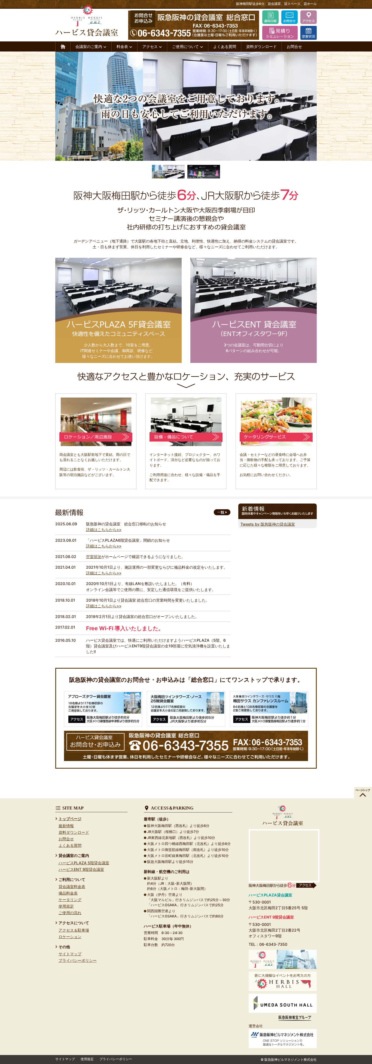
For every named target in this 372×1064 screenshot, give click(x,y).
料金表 (123, 46)
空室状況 (93, 556)
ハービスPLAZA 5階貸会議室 (84, 862)
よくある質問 (224, 46)
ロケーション (70, 936)
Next (362, 106)
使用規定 (66, 906)
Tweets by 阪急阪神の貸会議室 (267, 524)
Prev (9, 106)
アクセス (150, 46)
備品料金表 (68, 893)
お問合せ (294, 46)
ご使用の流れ (70, 912)
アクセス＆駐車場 (74, 930)
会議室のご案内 (89, 46)
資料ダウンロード (261, 46)
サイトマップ (70, 953)
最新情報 (66, 825)
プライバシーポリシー (78, 960)
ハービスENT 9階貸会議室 (81, 869)
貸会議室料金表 (72, 886)
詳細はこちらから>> (103, 529)
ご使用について (186, 46)
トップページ (70, 818)
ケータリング (70, 899)
